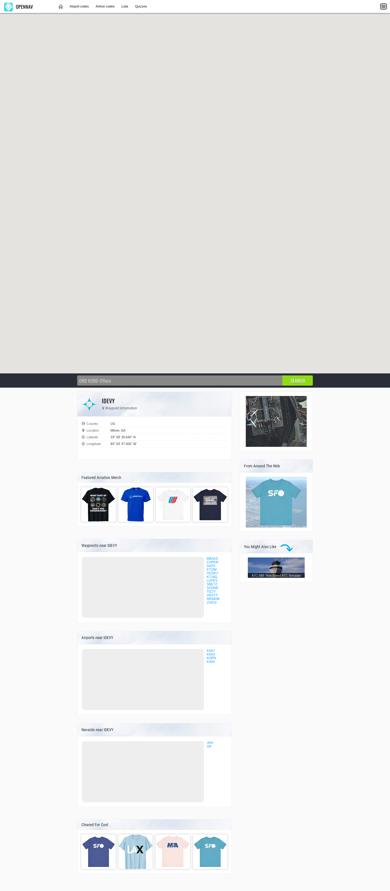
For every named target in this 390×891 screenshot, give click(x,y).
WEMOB (213, 599)
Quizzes (141, 6)
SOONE (213, 588)
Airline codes (105, 6)
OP (209, 746)
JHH (210, 743)
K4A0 (211, 661)
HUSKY (212, 573)
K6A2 (211, 654)
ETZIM (212, 569)
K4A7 (211, 650)
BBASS (212, 558)
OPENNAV (24, 6)
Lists (124, 6)
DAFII (211, 566)
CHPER (213, 562)
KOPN (211, 658)
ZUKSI (212, 602)
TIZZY (211, 591)
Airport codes (79, 6)
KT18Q (212, 577)
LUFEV (212, 580)
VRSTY (212, 595)
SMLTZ (212, 584)
